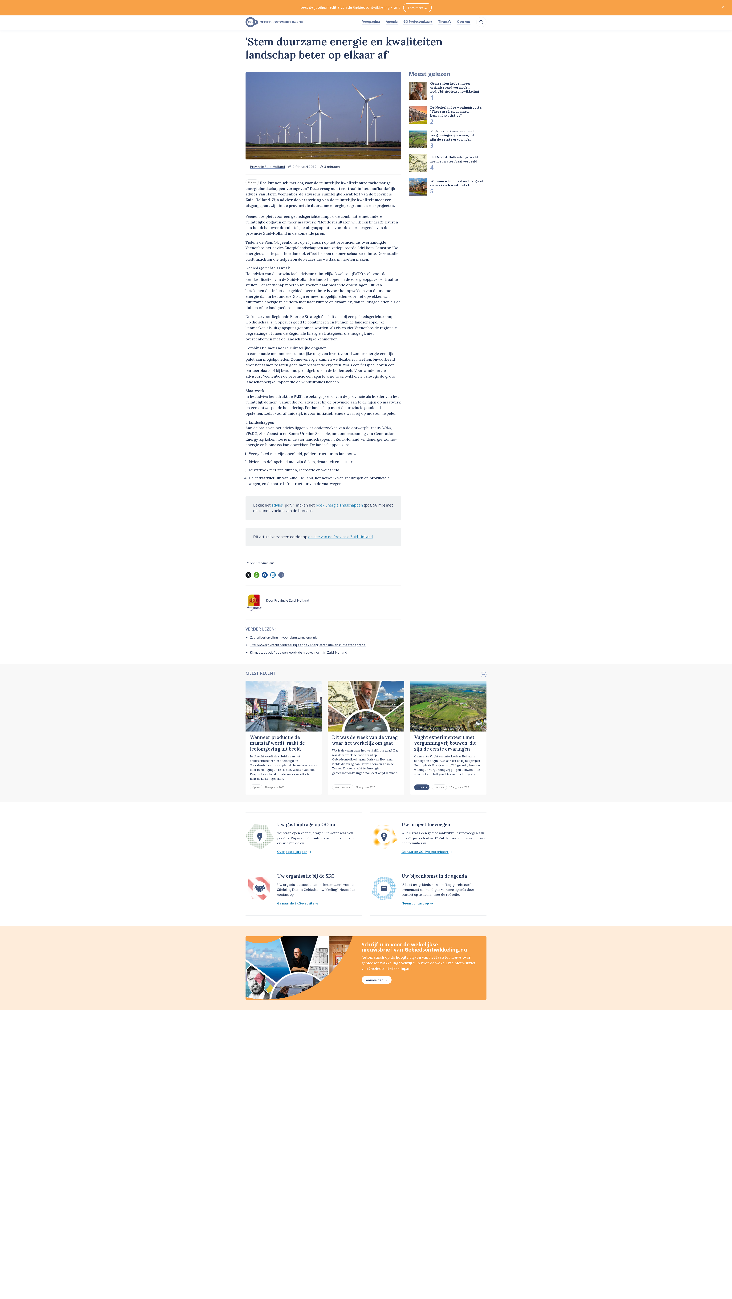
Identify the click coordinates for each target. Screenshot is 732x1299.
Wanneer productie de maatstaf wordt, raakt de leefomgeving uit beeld (277, 743)
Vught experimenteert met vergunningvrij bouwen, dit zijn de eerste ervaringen (452, 135)
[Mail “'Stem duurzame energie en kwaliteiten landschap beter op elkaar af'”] (281, 575)
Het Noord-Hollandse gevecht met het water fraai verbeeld (454, 159)
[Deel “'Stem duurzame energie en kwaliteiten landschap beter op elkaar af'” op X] (248, 575)
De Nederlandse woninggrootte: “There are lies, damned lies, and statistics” (456, 111)
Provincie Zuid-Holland (267, 166)
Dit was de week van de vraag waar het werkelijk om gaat (365, 740)
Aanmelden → (376, 980)
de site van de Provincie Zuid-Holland (340, 536)
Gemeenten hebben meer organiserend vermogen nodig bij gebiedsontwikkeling (454, 87)
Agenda (392, 21)
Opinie (256, 787)
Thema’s (444, 21)
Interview (439, 787)
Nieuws (252, 182)
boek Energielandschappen (339, 505)
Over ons (463, 21)
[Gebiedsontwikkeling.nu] (302, 22)
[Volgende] (483, 674)
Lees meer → (417, 8)
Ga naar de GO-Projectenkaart (425, 852)
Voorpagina (371, 21)
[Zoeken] (481, 22)
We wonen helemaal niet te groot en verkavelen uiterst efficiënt (457, 183)
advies (277, 505)
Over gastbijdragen (292, 852)
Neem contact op (415, 903)
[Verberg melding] (723, 7)
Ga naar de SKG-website (295, 903)
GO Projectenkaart (418, 21)
